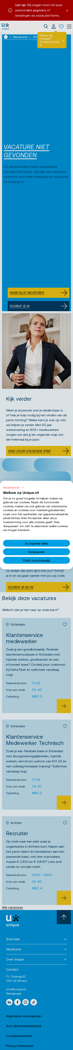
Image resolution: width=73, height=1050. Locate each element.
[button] (14, 487)
